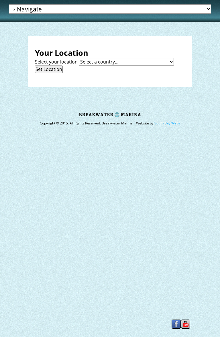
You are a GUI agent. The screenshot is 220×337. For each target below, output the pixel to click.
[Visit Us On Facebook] (176, 328)
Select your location (56, 62)
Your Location (61, 53)
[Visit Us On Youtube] (185, 328)
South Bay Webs (167, 123)
